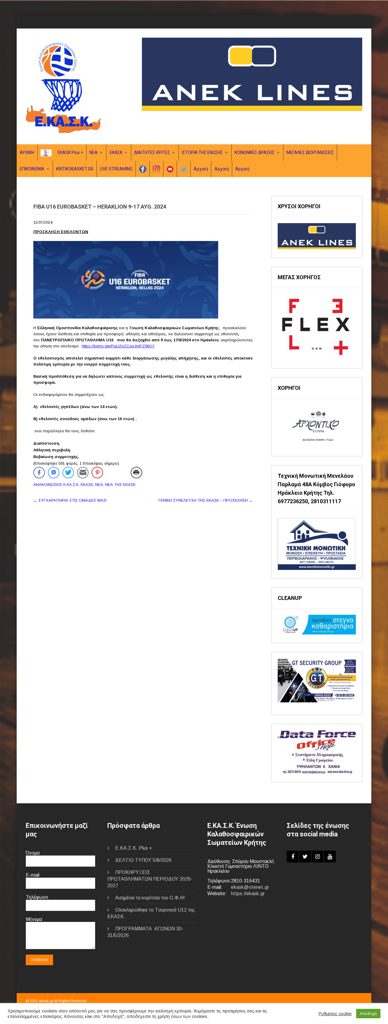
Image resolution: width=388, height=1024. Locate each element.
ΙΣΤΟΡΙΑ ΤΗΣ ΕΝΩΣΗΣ (202, 152)
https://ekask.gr (248, 893)
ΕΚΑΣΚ (116, 152)
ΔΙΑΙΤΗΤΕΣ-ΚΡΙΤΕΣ (152, 152)
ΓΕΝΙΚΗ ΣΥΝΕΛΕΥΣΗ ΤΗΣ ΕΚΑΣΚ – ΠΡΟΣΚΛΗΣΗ (206, 500)
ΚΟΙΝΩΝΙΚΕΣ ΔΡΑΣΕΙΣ (255, 152)
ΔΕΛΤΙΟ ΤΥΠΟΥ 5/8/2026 (143, 860)
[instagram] (317, 856)
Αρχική (201, 168)
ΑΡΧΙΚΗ (27, 152)
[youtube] (330, 856)
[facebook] (293, 856)
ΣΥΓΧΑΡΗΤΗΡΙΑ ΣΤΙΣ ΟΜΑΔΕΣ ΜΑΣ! (70, 500)
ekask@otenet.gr (250, 887)
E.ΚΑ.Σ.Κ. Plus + (133, 848)
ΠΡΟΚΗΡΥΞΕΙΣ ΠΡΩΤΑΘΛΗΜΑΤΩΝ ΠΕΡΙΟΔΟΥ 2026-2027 (149, 879)
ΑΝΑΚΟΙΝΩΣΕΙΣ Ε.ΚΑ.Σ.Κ (56, 484)
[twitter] (305, 856)
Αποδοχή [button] (368, 1013)
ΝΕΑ (93, 152)
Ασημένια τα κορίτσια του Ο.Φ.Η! (150, 897)
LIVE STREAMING (116, 168)
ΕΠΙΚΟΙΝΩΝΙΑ (32, 168)
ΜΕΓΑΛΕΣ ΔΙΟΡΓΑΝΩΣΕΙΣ (310, 152)
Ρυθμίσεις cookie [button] (335, 1013)
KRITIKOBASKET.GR (74, 168)
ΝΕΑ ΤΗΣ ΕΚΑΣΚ (120, 484)
